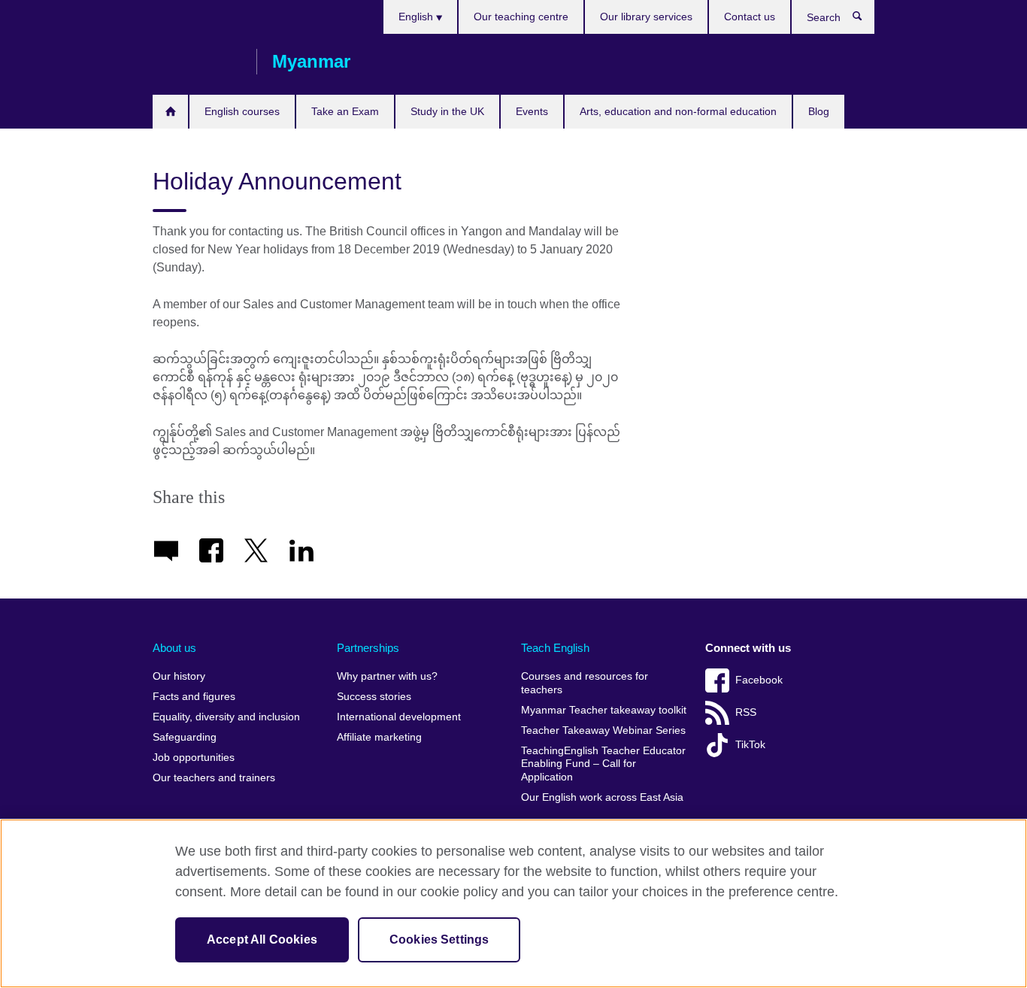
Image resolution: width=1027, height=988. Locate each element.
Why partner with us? (387, 676)
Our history (179, 676)
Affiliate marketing (379, 737)
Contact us (749, 17)
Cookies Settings (439, 939)
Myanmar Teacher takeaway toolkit (603, 710)
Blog (818, 111)
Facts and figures (194, 696)
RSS (745, 712)
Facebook (759, 680)
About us (174, 647)
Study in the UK (447, 111)
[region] (513, 903)
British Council (197, 61)
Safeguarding (185, 737)
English (417, 17)
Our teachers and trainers (214, 777)
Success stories (374, 696)
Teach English (555, 647)
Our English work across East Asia (602, 797)
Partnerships (368, 647)
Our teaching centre (521, 17)
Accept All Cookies (262, 939)
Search (865, 19)
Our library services (646, 17)
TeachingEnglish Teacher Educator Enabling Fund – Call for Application (603, 764)
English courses (242, 111)
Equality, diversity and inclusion (226, 717)
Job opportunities (194, 757)
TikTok (750, 744)
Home (170, 112)
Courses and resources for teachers (584, 683)
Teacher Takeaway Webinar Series (603, 730)
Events (532, 111)
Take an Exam (345, 111)
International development (399, 717)
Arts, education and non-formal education (678, 111)
